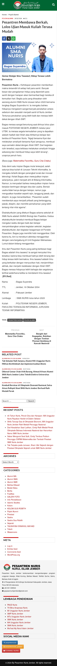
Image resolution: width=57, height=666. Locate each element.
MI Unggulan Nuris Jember (18, 610)
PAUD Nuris (12, 604)
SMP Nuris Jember (15, 613)
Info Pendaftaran (14, 499)
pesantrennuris (10, 642)
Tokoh (9, 529)
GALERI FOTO (13, 496)
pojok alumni (29, 320)
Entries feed (12, 549)
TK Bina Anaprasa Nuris (17, 607)
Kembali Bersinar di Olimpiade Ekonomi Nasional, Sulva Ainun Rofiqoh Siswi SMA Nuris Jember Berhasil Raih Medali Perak (27, 388)
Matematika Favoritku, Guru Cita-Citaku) (32, 160)
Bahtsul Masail (13, 485)
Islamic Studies (13, 502)
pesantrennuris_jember (13, 646)
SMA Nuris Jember (15, 625)
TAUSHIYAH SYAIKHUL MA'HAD (20, 526)
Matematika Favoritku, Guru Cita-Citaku (15, 334)
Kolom (10, 505)
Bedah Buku (12, 488)
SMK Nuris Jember (15, 619)
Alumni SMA (6, 369)
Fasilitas (10, 493)
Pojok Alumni (13, 15)
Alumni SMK (12, 482)
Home (4, 15)
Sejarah (10, 523)
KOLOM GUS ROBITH (16, 508)
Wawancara (12, 532)
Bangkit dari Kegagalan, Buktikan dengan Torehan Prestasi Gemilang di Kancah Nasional (41, 338)
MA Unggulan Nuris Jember (18, 622)
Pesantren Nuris (15, 320)
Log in (9, 546)
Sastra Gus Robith (15, 520)
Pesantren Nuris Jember (25, 662)
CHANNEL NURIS (12, 650)
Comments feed (14, 551)
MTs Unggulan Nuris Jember (19, 616)
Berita (9, 490)
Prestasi (10, 514)
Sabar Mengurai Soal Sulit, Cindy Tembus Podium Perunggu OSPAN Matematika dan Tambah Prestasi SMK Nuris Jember (29, 439)
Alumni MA (6, 358)
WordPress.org (13, 554)
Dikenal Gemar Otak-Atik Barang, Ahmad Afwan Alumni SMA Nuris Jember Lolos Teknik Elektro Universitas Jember (27, 374)
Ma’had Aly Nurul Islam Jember (20, 628)
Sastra (10, 517)
